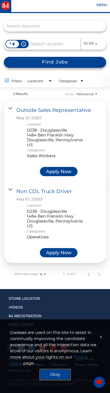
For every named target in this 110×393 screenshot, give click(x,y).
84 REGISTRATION (25, 316)
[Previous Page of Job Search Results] (89, 274)
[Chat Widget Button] (99, 382)
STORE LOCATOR (24, 298)
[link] (55, 141)
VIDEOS (16, 307)
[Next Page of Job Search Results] (99, 274)
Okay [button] (55, 374)
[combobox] (52, 25)
